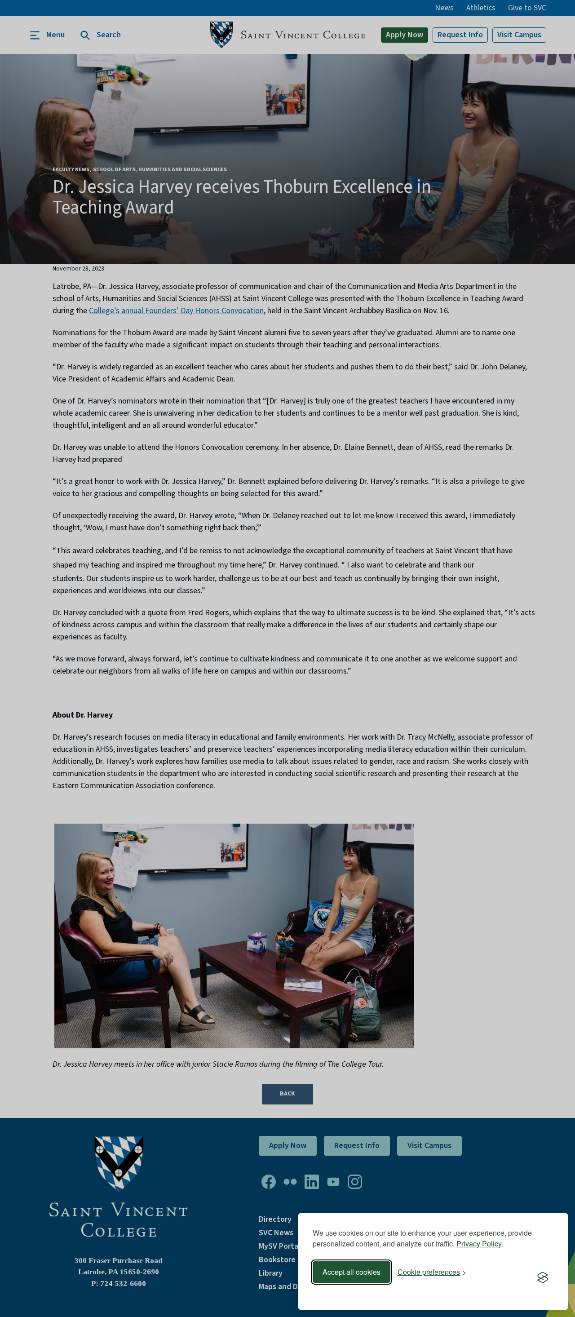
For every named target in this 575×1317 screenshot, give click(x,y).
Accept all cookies (351, 1272)
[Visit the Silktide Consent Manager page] (542, 1278)
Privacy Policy (479, 1243)
